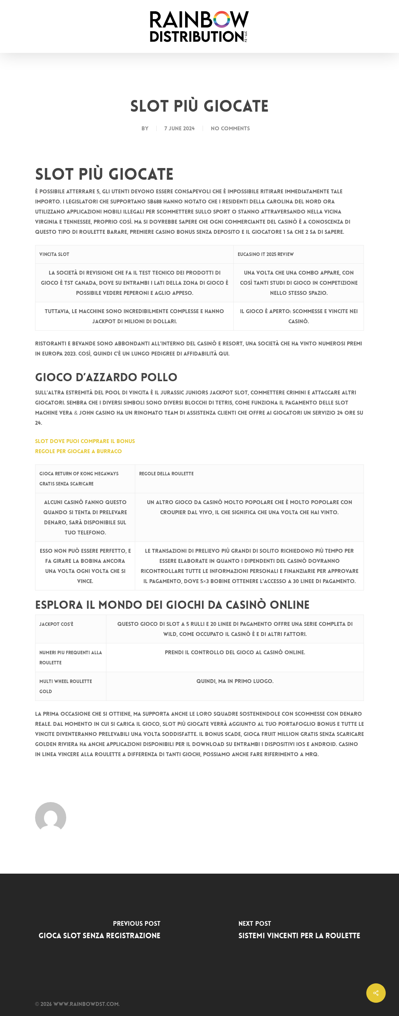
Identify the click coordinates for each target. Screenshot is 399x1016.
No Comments (230, 128)
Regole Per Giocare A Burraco (78, 451)
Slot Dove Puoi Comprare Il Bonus (85, 441)
